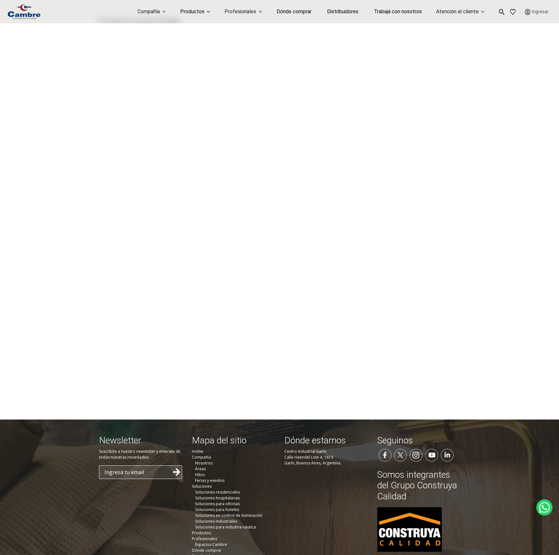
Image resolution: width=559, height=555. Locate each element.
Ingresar (540, 11)
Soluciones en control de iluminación (228, 515)
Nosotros (204, 463)
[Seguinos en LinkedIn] (447, 454)
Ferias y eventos (210, 480)
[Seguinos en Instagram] (416, 454)
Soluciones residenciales (217, 492)
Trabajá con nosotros (398, 11)
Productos (201, 533)
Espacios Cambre (211, 544)
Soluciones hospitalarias (217, 498)
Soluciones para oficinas (217, 503)
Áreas (200, 469)
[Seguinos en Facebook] (384, 454)
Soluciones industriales (216, 521)
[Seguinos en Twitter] (400, 454)
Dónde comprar (294, 11)
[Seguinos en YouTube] (431, 454)
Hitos (200, 474)
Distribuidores (342, 11)
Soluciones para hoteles (217, 509)
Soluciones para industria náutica (225, 527)
